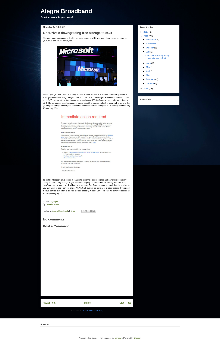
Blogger (137, 338)
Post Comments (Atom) (93, 310)
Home (87, 303)
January (150, 83)
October (150, 48)
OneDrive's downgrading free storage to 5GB (157, 56)
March (149, 75)
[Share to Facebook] (91, 211)
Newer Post (49, 303)
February (150, 79)
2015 (146, 88)
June (148, 63)
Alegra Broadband (66, 11)
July (148, 52)
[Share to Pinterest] (94, 211)
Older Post (125, 303)
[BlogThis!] (85, 211)
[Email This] (82, 211)
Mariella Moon (53, 204)
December (151, 39)
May (148, 67)
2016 (146, 36)
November (151, 43)
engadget (54, 201)
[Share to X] (88, 211)
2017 (146, 32)
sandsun (118, 338)
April (148, 71)
